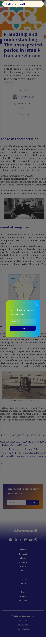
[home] (17, 3)
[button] (39, 4)
